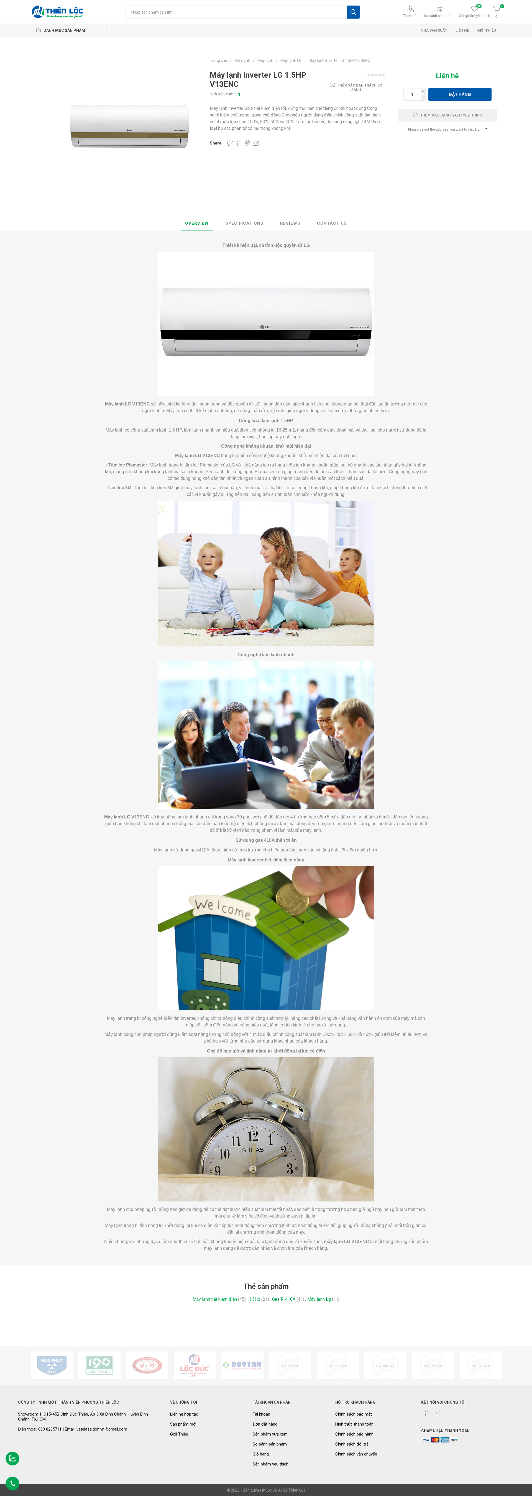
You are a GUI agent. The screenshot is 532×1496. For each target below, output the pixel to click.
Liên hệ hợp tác (184, 1414)
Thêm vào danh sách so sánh (360, 87)
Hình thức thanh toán (354, 1424)
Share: (216, 143)
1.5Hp (254, 1299)
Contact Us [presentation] (332, 223)
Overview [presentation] (197, 223)
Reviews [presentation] (290, 223)
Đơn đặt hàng (265, 1424)
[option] (52, 1365)
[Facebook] (426, 1413)
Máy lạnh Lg (319, 1299)
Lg (238, 94)
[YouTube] (437, 1413)
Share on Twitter (230, 143)
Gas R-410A (283, 1299)
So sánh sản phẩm (439, 16)
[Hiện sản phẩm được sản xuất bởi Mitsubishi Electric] (433, 1365)
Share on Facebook (239, 143)
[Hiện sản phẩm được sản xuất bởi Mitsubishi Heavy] (481, 1365)
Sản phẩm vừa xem (270, 1434)
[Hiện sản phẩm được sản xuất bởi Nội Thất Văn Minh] (147, 1365)
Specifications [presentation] (244, 223)
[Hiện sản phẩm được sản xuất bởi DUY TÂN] (242, 1365)
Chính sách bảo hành (354, 1434)
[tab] (197, 223)
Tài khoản (410, 16)
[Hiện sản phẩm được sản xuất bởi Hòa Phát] (52, 1365)
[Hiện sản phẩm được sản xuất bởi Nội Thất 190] (99, 1365)
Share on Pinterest (247, 143)
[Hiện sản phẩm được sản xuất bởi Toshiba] (385, 1365)
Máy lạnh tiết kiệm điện (215, 1299)
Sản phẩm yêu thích (270, 1464)
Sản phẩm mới (183, 1424)
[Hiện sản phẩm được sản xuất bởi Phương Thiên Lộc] (195, 1365)
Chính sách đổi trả (352, 1444)
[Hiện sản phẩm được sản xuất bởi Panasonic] (338, 1365)
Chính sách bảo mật (353, 1414)
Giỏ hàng (261, 1454)
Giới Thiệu (179, 1434)
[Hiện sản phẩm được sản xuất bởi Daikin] (290, 1365)
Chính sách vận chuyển (356, 1454)
